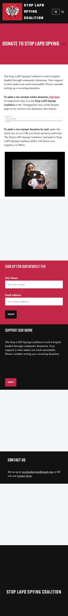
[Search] (62, 11)
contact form (24, 475)
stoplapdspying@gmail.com (37, 472)
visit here (54, 97)
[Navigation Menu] (56, 12)
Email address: (13, 295)
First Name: (11, 278)
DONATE (11, 382)
